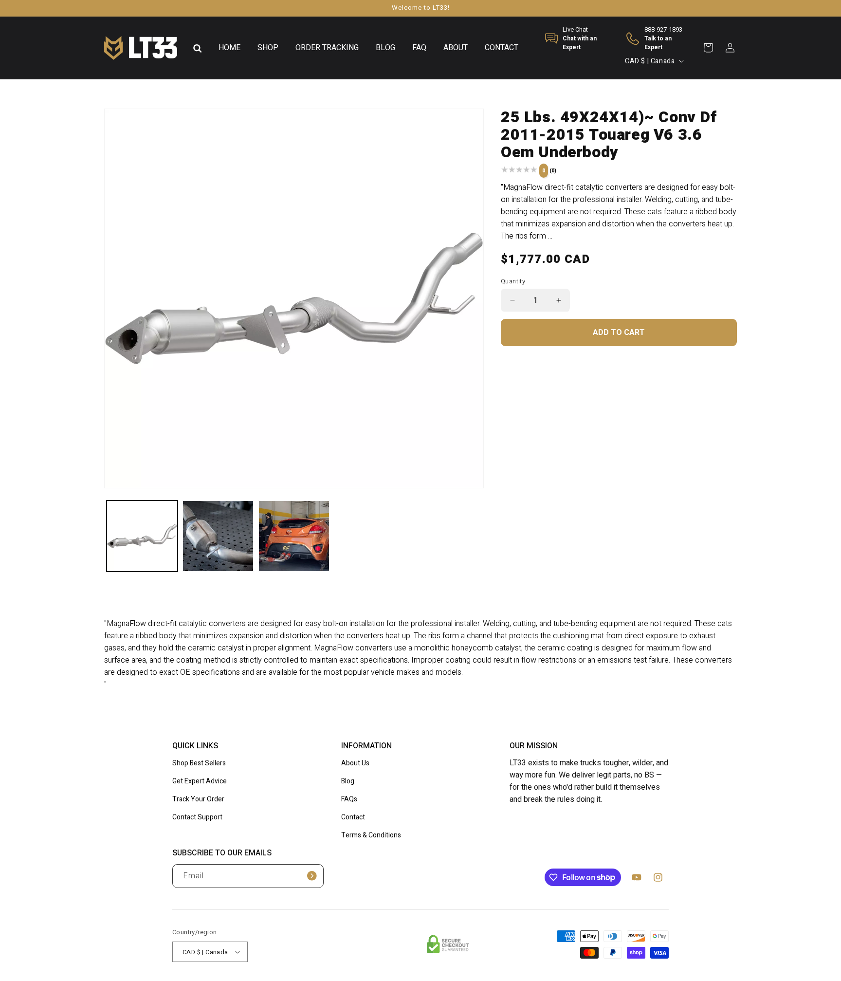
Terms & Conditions (371, 835)
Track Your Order (198, 799)
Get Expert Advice (199, 781)
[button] (197, 47)
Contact (353, 817)
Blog (347, 781)
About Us (355, 763)
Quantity (513, 281)
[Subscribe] (312, 876)
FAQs (349, 799)
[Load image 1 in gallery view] (142, 536)
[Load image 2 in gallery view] (218, 536)
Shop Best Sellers (199, 763)
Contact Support (197, 817)
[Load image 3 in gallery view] (293, 536)
